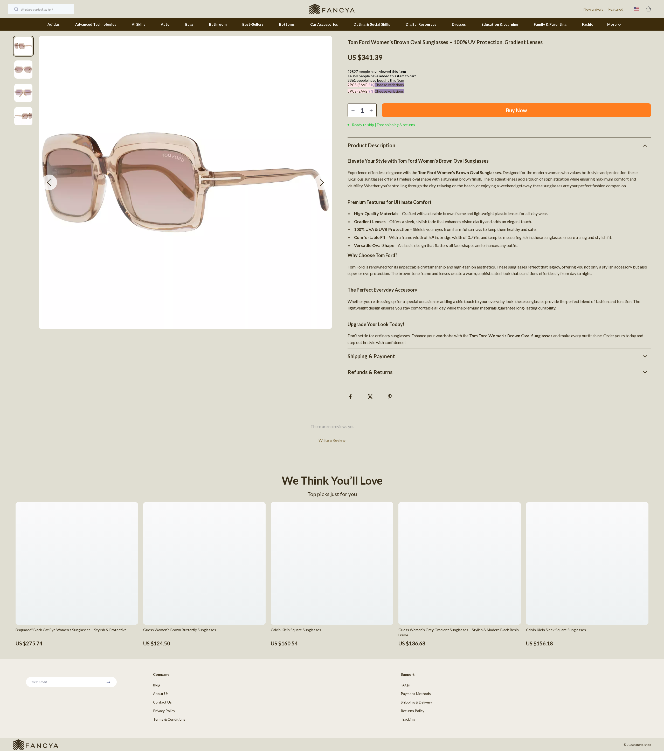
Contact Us (162, 702)
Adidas (53, 24)
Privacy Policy (164, 710)
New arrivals (593, 9)
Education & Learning (499, 24)
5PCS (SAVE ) (361, 91)
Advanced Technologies (95, 24)
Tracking (408, 719)
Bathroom (218, 24)
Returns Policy (412, 710)
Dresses (459, 24)
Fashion (589, 24)
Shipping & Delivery (416, 702)
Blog (156, 685)
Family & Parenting (550, 24)
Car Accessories (324, 24)
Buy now (516, 110)
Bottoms (287, 24)
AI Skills (138, 24)
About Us (161, 693)
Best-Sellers (253, 24)
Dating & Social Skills (372, 24)
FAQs (405, 685)
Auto (165, 24)
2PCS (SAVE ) (361, 84)
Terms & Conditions (169, 719)
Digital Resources (421, 24)
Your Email (39, 682)
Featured (615, 9)
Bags (189, 24)
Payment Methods (416, 693)
